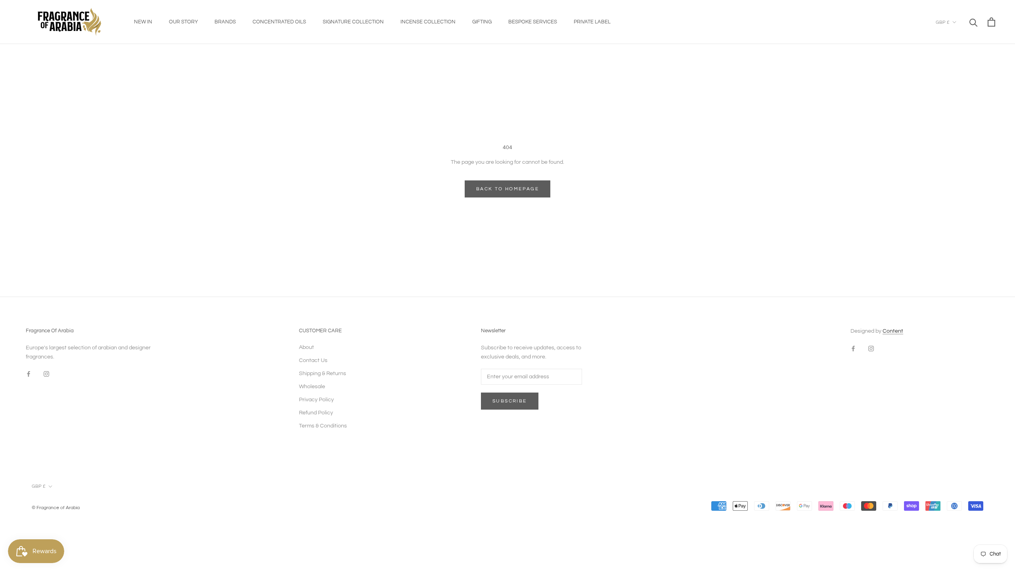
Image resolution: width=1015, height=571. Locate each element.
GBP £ (943, 22)
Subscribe (509, 401)
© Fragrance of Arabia (56, 507)
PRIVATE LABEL (592, 22)
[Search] (973, 22)
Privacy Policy (316, 399)
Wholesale (312, 386)
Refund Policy (316, 413)
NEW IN (143, 22)
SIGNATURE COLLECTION (353, 22)
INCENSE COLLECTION (428, 22)
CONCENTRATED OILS (279, 22)
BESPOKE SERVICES (532, 22)
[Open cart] (991, 22)
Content (893, 331)
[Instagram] (46, 374)
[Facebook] (28, 374)
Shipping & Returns (322, 373)
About (306, 347)
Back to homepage (507, 189)
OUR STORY (183, 22)
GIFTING (482, 22)
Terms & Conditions (323, 426)
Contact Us (313, 360)
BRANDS (225, 22)
